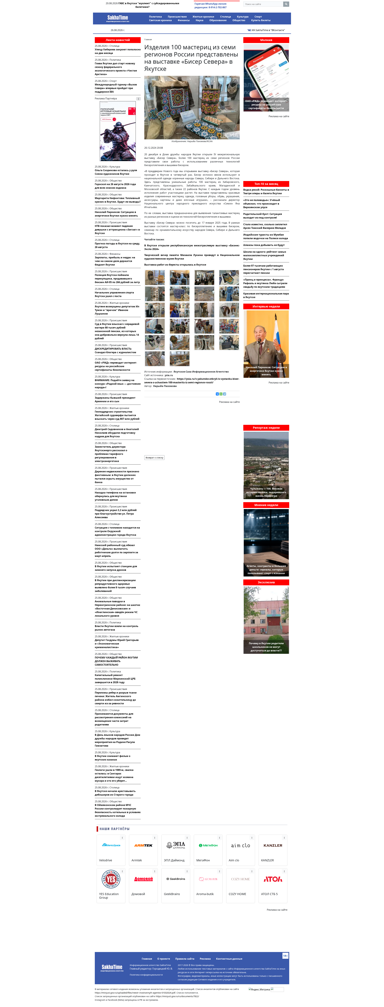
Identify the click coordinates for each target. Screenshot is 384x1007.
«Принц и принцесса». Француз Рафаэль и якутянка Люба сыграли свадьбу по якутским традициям (265, 283)
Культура (243, 16)
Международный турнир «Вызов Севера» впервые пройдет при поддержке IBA (116, 88)
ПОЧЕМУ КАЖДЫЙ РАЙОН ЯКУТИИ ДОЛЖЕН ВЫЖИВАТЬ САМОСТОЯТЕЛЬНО (116, 661)
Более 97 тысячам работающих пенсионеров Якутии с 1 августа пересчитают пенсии (263, 269)
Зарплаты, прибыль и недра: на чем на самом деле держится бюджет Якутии (115, 261)
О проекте (163, 958)
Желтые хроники (203, 16)
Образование (217, 20)
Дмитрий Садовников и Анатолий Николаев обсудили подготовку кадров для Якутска (117, 433)
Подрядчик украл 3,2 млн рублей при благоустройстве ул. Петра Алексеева (116, 513)
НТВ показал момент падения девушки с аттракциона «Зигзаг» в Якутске (117, 229)
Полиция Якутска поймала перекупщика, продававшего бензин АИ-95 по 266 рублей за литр (117, 278)
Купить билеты (261, 20)
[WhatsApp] (220, 393)
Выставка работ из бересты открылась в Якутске (175, 264)
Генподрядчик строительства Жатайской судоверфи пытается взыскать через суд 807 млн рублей (117, 415)
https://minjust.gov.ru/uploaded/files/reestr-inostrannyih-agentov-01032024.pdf (135, 992)
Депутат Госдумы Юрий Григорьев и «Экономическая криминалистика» (117, 643)
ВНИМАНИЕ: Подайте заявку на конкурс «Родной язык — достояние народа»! (118, 384)
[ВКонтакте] (217, 393)
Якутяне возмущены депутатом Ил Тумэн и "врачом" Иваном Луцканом (117, 310)
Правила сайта (184, 958)
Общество (238, 20)
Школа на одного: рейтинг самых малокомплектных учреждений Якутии (264, 255)
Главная (147, 958)
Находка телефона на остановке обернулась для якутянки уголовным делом (115, 496)
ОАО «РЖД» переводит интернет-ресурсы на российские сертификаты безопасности (116, 366)
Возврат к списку (154, 457)
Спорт (258, 16)
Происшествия (177, 16)
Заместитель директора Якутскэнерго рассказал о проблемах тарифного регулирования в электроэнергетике (111, 454)
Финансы (184, 20)
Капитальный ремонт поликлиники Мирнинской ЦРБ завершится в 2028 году (115, 678)
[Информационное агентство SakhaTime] (118, 17)
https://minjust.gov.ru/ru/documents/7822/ (177, 996)
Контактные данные (229, 958)
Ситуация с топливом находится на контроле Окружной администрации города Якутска (117, 531)
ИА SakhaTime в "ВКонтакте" (268, 30)
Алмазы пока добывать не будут (264, 245)
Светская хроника (160, 20)
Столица (225, 16)
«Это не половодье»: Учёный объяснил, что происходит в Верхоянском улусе (261, 203)
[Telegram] (224, 393)
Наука (199, 20)
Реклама (205, 958)
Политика (155, 16)
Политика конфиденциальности (146, 974)
